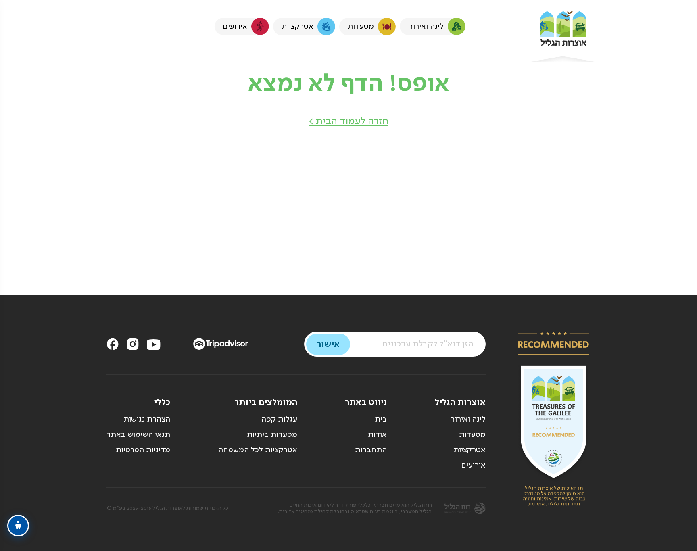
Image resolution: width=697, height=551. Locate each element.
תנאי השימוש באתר (138, 435)
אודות (377, 435)
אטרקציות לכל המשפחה (257, 450)
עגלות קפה (279, 419)
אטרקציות (469, 450)
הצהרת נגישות (146, 419)
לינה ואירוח (468, 419)
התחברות (371, 450)
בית (381, 419)
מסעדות (472, 435)
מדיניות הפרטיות (143, 450)
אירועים (473, 465)
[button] (348, 122)
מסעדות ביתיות (272, 435)
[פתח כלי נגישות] (18, 525)
